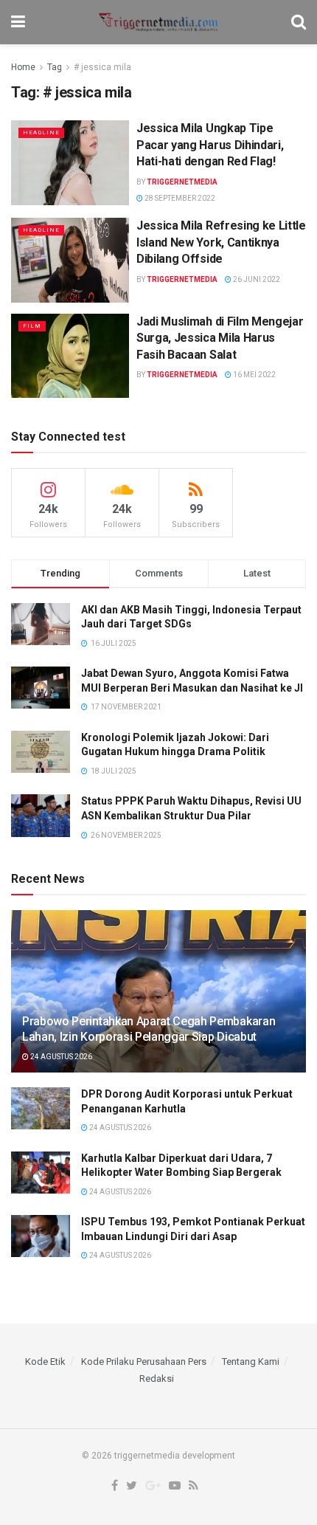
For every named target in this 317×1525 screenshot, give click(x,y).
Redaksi (156, 1378)
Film (32, 326)
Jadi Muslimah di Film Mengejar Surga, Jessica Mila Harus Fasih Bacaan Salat (219, 338)
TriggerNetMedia (182, 182)
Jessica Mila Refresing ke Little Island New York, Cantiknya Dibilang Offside (221, 242)
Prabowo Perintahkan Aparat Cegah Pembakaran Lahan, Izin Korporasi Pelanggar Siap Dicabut (148, 1029)
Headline (41, 132)
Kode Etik (45, 1361)
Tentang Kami (250, 1361)
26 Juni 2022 (255, 279)
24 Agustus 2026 (60, 1057)
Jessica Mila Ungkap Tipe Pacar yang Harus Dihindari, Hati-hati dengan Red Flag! (209, 144)
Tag (54, 67)
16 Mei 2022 (253, 375)
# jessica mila (102, 67)
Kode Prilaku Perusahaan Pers (143, 1361)
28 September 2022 (179, 198)
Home (23, 67)
